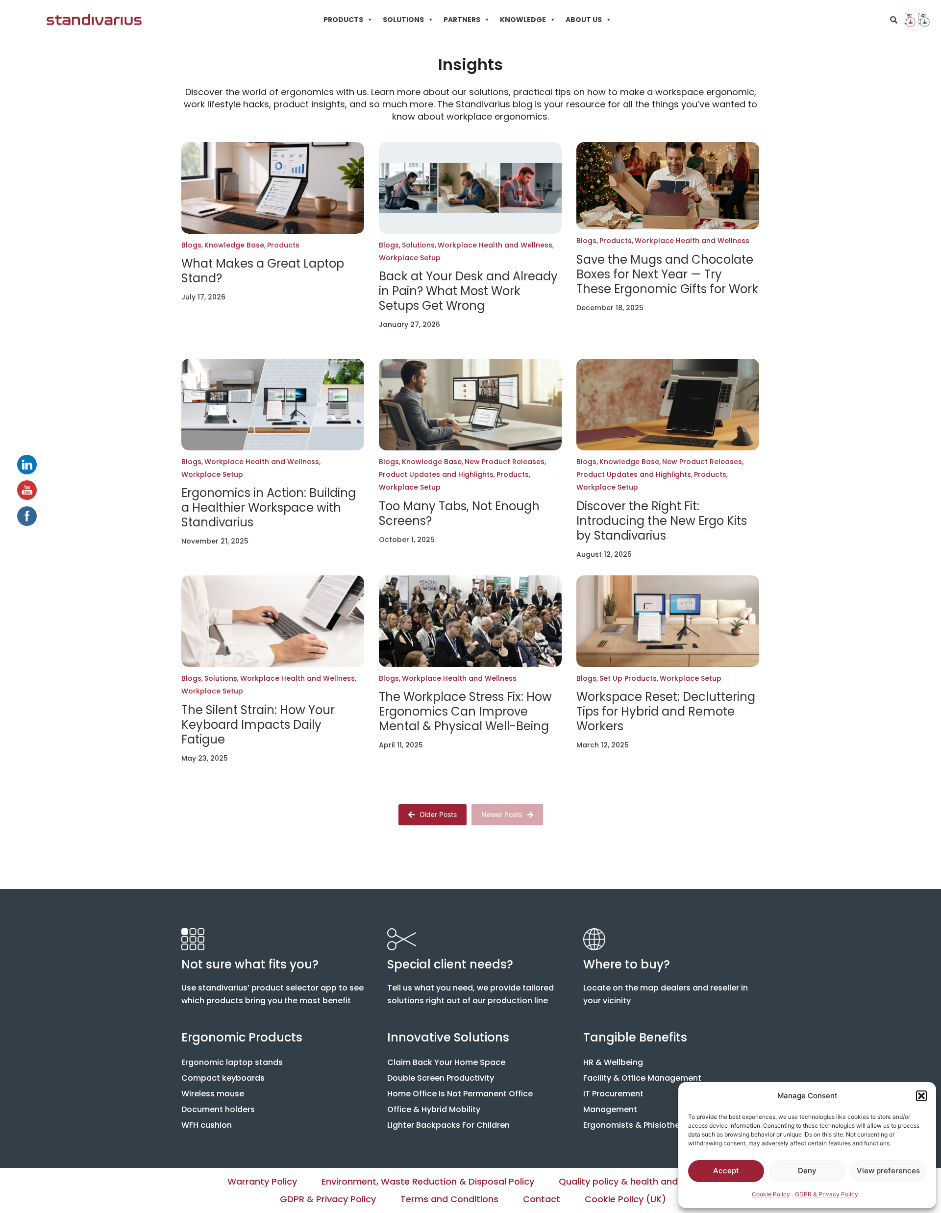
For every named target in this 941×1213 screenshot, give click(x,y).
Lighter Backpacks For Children (448, 1125)
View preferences (888, 1170)
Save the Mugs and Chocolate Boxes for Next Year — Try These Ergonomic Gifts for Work (667, 274)
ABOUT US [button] (584, 20)
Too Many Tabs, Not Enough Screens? (459, 513)
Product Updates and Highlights (437, 474)
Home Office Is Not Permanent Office (460, 1093)
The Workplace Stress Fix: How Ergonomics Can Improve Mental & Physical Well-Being (465, 712)
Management (610, 1109)
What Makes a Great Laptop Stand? (262, 271)
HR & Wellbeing (613, 1062)
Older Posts (438, 814)
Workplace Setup (410, 258)
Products (283, 245)
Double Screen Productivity (440, 1078)
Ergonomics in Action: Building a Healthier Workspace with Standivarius (268, 508)
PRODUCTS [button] (343, 20)
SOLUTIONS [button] (403, 20)
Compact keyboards (223, 1078)
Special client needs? (450, 964)
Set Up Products (628, 678)
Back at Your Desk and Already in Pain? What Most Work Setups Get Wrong (468, 291)
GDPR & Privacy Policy (826, 1194)
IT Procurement (613, 1093)
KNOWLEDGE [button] (523, 20)
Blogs (192, 245)
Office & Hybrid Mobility (433, 1109)
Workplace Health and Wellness (496, 245)
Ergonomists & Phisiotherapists (645, 1125)
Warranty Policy (262, 1181)
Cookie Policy (771, 1194)
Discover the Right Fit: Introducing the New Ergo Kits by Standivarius (661, 521)
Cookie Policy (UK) (625, 1199)
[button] (921, 1096)
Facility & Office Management (642, 1078)
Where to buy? (626, 964)
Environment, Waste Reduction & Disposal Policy (428, 1181)
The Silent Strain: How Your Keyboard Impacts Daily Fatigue (258, 725)
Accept (726, 1170)
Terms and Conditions (449, 1199)
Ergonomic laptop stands (232, 1062)
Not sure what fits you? (250, 964)
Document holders (218, 1109)
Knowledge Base (235, 245)
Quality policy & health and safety (634, 1181)
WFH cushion (206, 1125)
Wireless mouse (212, 1093)
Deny (807, 1170)
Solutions (419, 245)
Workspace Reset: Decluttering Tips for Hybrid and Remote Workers (665, 712)
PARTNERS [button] (462, 20)
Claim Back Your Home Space (446, 1062)
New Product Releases (505, 462)
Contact (541, 1199)
